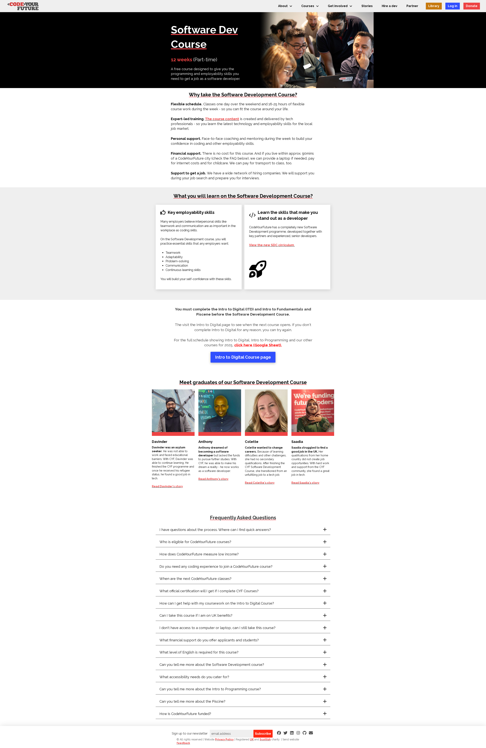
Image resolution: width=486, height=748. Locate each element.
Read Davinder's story (167, 486)
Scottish (265, 739)
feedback (183, 743)
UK (252, 739)
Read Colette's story (260, 482)
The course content (222, 119)
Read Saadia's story (305, 482)
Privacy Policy (224, 739)
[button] (243, 530)
